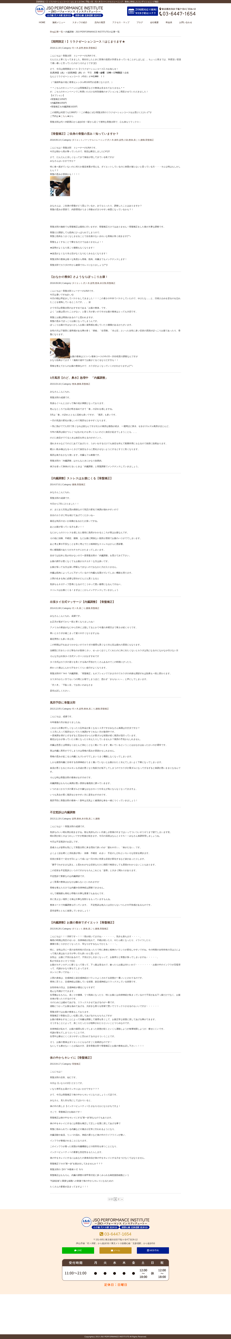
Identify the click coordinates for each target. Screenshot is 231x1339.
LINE (79, 1250)
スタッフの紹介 (79, 22)
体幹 (116, 140)
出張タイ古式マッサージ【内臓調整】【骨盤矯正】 (82, 601)
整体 (86, 48)
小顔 (126, 140)
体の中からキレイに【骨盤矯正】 (71, 1057)
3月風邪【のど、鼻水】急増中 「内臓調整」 (79, 377)
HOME (42, 22)
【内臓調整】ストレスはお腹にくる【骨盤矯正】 (81, 478)
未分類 (103, 283)
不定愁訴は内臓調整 (62, 812)
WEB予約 (154, 1250)
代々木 (75, 48)
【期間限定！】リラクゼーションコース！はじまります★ (87, 41)
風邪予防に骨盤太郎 (62, 702)
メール (116, 1250)
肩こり (137, 140)
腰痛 (142, 140)
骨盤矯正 (92, 48)
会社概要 (154, 22)
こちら (64, 116)
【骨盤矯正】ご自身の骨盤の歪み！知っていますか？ (84, 133)
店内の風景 (100, 22)
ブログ (139, 22)
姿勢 (81, 48)
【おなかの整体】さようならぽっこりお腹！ (79, 276)
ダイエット (77, 140)
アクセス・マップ (120, 22)
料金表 (169, 22)
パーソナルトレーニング (95, 140)
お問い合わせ (185, 22)
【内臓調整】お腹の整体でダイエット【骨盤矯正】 (83, 922)
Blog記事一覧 (56, 32)
